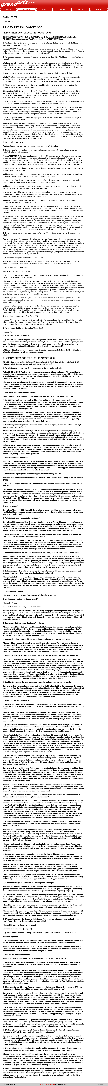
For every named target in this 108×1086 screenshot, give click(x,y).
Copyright (47, 1084)
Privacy (52, 1084)
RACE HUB (26, 9)
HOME (8, 9)
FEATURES (62, 9)
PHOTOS (80, 9)
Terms (41, 1084)
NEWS (44, 9)
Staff (67, 1084)
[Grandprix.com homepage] (101, 1084)
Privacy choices (60, 1084)
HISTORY (99, 9)
